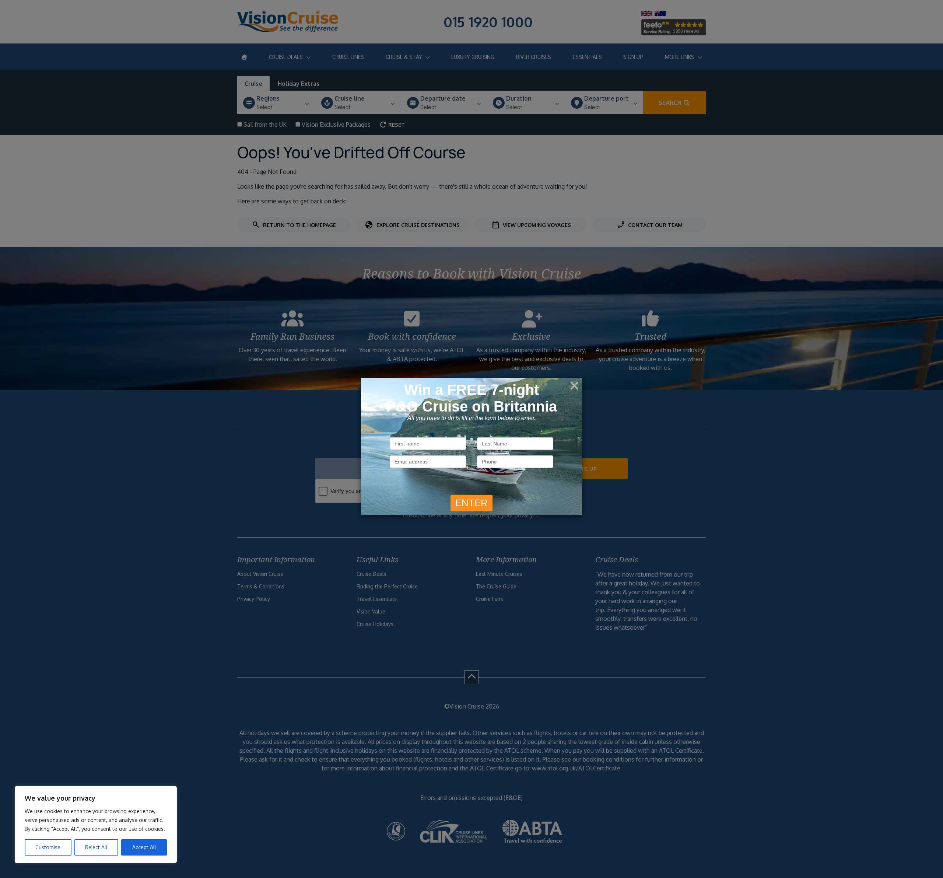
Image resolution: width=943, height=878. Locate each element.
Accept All (144, 847)
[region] (96, 824)
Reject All (96, 847)
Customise (47, 847)
